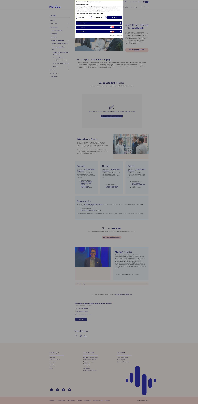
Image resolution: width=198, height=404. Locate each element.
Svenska (84, 4)
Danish (77, 4)
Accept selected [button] (98, 17)
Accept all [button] (114, 17)
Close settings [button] (82, 17)
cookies (85, 13)
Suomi (87, 4)
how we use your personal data (96, 13)
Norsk (80, 4)
